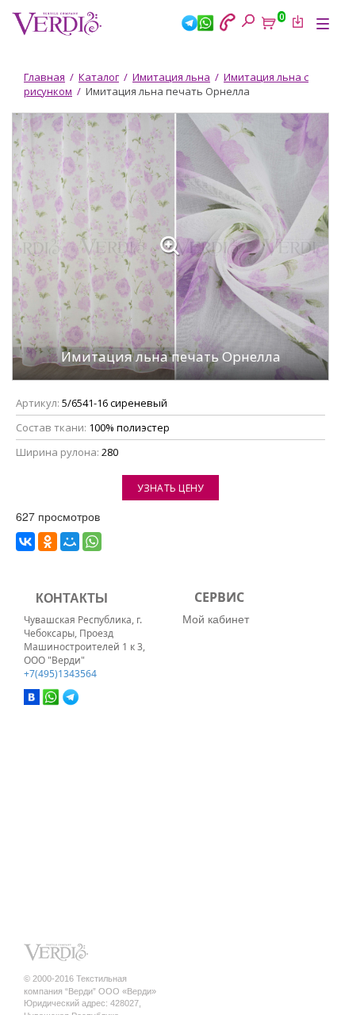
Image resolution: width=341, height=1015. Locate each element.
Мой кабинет (215, 618)
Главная (44, 77)
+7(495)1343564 (60, 673)
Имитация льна (171, 77)
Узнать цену (170, 488)
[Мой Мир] (69, 541)
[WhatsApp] (92, 541)
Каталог (99, 77)
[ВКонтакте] (25, 541)
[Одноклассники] (47, 541)
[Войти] (295, 21)
